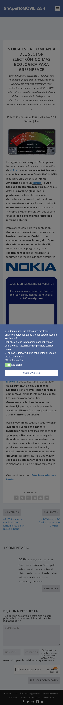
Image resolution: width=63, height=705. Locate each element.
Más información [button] (14, 360)
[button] (8, 365)
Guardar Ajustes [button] (31, 373)
